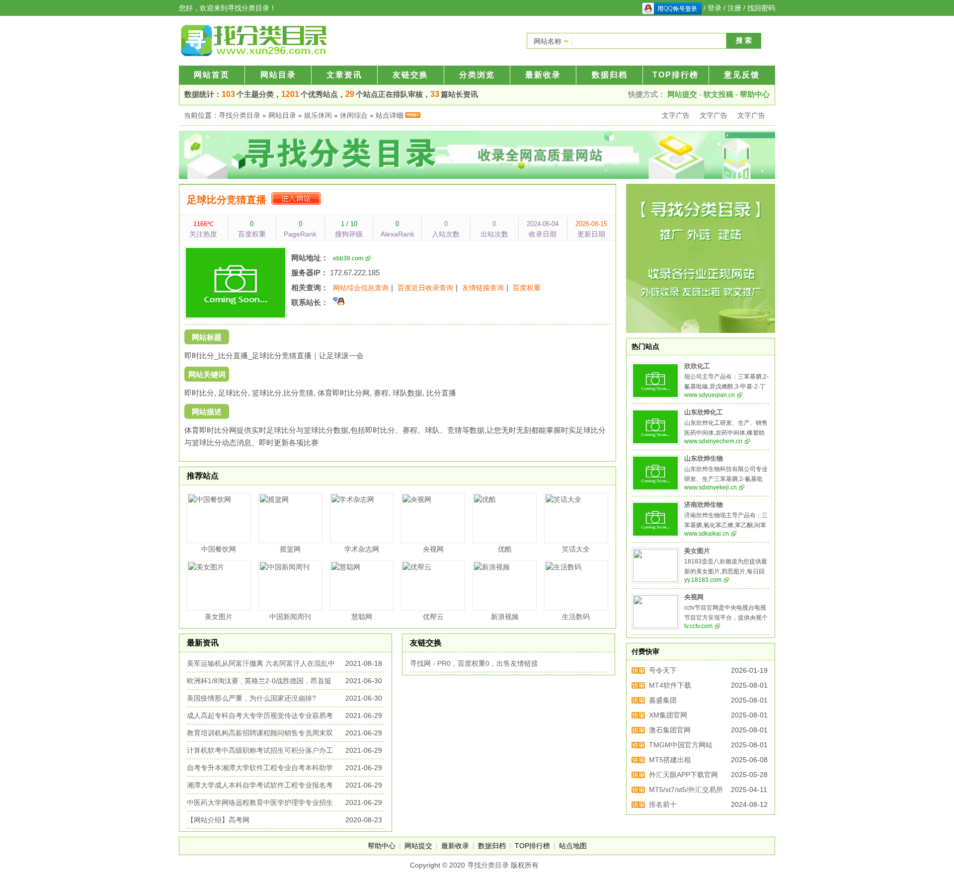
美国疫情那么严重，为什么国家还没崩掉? (251, 698)
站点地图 (573, 846)
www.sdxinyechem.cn (713, 441)
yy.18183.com (702, 579)
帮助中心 (755, 94)
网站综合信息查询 (361, 288)
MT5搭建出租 (670, 760)
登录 (714, 8)
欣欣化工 (697, 366)
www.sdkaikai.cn (706, 533)
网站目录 (278, 75)
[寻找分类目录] (253, 41)
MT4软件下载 (670, 685)
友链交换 (410, 75)
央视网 (694, 597)
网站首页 (212, 75)
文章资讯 (344, 75)
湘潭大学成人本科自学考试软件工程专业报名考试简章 (260, 786)
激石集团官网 (670, 730)
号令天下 (663, 670)
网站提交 (682, 94)
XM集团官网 (668, 715)
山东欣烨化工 (703, 412)
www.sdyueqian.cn (709, 395)
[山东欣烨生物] (655, 473)
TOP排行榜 (675, 75)
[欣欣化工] (655, 380)
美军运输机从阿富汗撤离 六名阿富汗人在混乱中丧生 (261, 664)
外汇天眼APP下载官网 (683, 775)
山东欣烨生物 (703, 458)
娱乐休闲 (318, 115)
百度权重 (527, 288)
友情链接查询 (483, 288)
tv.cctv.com (698, 626)
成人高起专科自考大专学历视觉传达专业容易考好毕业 (260, 717)
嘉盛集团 (663, 700)
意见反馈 (742, 75)
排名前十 (663, 804)
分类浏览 (477, 75)
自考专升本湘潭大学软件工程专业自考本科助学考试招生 (260, 769)
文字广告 (676, 115)
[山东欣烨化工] (655, 427)
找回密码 (761, 8)
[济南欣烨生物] (655, 519)
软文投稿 (718, 94)
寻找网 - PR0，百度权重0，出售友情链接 (474, 663)
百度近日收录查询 (425, 288)
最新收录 (543, 75)
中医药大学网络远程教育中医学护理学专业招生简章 (260, 803)
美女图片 (697, 551)
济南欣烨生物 (703, 504)
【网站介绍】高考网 (218, 820)
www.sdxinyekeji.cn (710, 487)
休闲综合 (354, 115)
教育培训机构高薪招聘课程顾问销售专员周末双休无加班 (260, 734)
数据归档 (610, 75)
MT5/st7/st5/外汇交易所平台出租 (686, 791)
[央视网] (655, 612)
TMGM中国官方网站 (681, 745)
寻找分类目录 (239, 115)
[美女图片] (655, 565)
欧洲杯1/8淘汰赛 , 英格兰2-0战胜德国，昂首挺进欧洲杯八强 (259, 682)
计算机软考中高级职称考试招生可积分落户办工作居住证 (260, 751)
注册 (734, 8)
